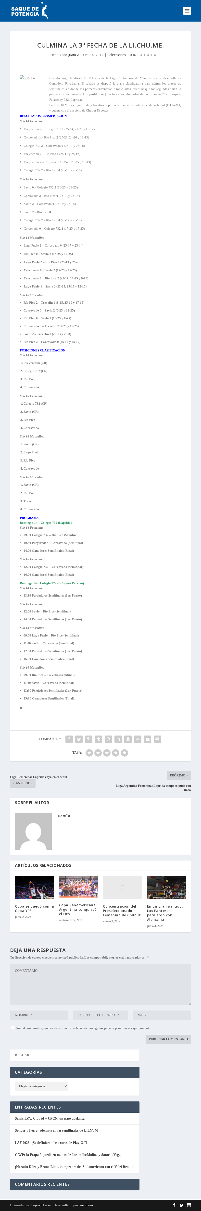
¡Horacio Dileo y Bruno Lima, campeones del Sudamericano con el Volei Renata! (75, 1167)
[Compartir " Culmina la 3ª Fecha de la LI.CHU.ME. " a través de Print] (157, 739)
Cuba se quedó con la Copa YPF (34, 908)
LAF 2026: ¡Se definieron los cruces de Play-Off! (51, 1143)
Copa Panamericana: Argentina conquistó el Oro (78, 909)
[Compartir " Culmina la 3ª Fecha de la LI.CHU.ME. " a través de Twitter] (79, 739)
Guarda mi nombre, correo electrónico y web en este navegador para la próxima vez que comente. (83, 1028)
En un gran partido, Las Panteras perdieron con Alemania (165, 913)
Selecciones (116, 54)
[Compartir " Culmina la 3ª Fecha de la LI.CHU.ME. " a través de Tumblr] (98, 739)
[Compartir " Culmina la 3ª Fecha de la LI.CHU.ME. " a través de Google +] (89, 739)
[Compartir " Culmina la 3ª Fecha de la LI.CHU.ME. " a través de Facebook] (69, 739)
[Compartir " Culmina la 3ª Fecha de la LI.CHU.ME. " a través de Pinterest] (108, 739)
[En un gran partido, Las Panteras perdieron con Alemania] (166, 887)
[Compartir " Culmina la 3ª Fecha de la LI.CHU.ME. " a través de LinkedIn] (118, 739)
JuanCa (73, 54)
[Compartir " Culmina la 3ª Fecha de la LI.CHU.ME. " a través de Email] (147, 739)
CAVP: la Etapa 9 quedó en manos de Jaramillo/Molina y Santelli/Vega (68, 1155)
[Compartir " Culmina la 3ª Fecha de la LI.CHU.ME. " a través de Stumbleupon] (138, 739)
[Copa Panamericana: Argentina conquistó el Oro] (78, 887)
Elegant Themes (41, 1205)
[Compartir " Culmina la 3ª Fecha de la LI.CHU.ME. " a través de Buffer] (128, 739)
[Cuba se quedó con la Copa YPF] (34, 887)
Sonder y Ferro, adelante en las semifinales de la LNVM (56, 1130)
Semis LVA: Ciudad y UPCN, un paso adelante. (50, 1118)
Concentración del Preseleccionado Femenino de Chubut (122, 910)
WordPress (86, 1205)
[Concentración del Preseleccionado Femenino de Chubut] (122, 887)
